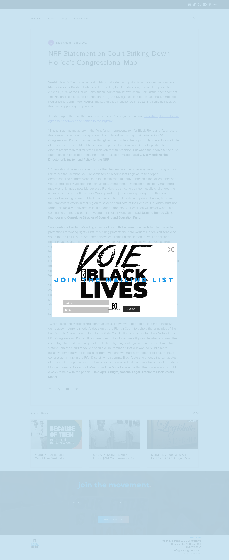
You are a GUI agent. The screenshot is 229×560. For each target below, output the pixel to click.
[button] (171, 249)
